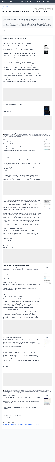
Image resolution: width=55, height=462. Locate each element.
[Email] (51, 9)
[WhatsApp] (47, 9)
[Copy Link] (52, 9)
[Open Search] (52, 1)
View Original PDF (50, 15)
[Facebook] (36, 9)
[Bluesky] (40, 9)
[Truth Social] (43, 9)
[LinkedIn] (45, 9)
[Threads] (42, 9)
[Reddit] (38, 9)
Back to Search (5, 6)
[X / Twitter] (35, 9)
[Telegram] (49, 9)
